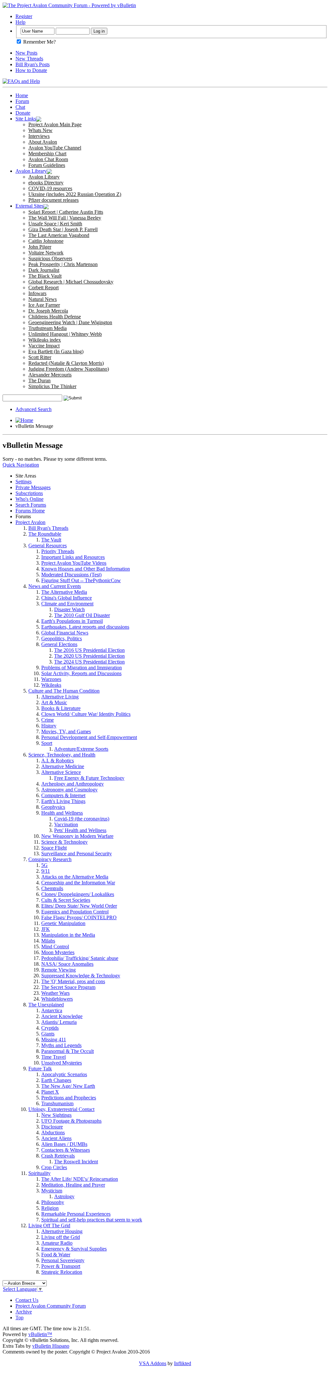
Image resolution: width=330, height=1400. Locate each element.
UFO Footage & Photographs (71, 1121)
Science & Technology (64, 842)
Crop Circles (54, 1167)
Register (23, 16)
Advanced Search (33, 409)
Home (21, 95)
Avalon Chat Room (48, 159)
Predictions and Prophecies (68, 1097)
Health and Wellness (62, 813)
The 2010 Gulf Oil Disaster (82, 615)
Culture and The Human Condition (64, 691)
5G (44, 865)
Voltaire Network (45, 252)
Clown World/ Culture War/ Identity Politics (86, 714)
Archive (23, 1311)
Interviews (39, 136)
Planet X (50, 1092)
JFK (45, 929)
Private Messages (33, 487)
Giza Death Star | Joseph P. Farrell (63, 229)
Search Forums (30, 505)
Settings (23, 481)
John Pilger (39, 247)
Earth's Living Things (63, 801)
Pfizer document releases (53, 200)
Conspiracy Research (50, 859)
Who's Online (29, 499)
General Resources (47, 545)
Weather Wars (55, 993)
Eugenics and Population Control (75, 911)
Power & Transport (60, 1266)
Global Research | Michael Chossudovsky (70, 281)
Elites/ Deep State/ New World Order (79, 906)
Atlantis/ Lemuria (59, 1022)
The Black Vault (45, 276)
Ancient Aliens (56, 1138)
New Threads (29, 58)
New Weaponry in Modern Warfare (77, 836)
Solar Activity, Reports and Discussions (81, 673)
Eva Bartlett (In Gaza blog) (55, 351)
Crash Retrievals (58, 1155)
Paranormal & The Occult (67, 1051)
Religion (50, 1208)
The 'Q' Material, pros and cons (73, 981)
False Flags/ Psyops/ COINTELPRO (79, 917)
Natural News (42, 299)
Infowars (37, 293)
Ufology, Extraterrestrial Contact (61, 1109)
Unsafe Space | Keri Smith (55, 223)
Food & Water (55, 1254)
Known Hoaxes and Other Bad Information (85, 568)
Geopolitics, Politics (61, 638)
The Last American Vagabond (58, 235)
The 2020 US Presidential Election (89, 656)
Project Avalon (30, 522)
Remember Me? (39, 42)
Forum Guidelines (46, 165)
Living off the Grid (60, 1237)
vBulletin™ (40, 1334)
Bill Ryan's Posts (32, 64)
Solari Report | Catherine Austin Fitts (65, 212)
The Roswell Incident (76, 1161)
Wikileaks (51, 685)
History (48, 725)
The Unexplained (46, 1004)
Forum (22, 101)
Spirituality (39, 1173)
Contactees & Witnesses (65, 1150)
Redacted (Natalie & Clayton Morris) (66, 363)
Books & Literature (61, 708)
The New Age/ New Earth (68, 1086)
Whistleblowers (57, 999)
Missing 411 (53, 1039)
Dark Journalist (43, 270)
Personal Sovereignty (62, 1260)
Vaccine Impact (44, 345)
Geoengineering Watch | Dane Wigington (70, 322)
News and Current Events (54, 586)
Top (19, 1317)
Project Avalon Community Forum (50, 1306)
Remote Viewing (58, 970)
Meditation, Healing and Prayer (73, 1185)
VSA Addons (152, 1363)
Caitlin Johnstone (45, 241)
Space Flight (54, 847)
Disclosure (52, 1126)
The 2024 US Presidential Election (89, 661)
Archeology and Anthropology (72, 784)
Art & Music (54, 702)
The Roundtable (44, 534)
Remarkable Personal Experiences (76, 1214)
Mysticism (51, 1190)
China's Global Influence (66, 598)
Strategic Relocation (61, 1272)
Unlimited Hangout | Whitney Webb (65, 334)
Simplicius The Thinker (52, 386)
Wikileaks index (44, 340)
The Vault (51, 539)
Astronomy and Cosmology (69, 789)
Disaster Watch (69, 609)
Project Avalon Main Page (55, 124)
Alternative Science (61, 772)
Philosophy (52, 1202)
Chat (20, 107)
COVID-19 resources (50, 188)
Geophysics (53, 807)
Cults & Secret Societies (65, 900)
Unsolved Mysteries (61, 1062)
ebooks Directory (45, 182)
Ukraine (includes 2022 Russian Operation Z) (74, 194)
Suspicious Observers (50, 258)
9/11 (45, 871)
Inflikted (182, 1363)
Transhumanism (57, 1103)
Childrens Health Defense (54, 316)
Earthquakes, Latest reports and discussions (85, 627)
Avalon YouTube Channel (54, 147)
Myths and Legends (61, 1045)
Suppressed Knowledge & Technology (80, 975)
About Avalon (42, 142)
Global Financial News (64, 632)
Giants (47, 1033)
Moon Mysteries (57, 952)
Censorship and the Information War (78, 882)
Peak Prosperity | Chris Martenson (63, 264)
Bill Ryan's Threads (48, 528)
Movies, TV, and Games (66, 731)
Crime (47, 720)
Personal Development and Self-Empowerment (89, 737)
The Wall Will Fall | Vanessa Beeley (64, 218)
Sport (46, 743)
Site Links (25, 118)
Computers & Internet (63, 795)
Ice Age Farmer (44, 305)
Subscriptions (29, 493)
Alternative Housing (61, 1231)
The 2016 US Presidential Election (89, 650)
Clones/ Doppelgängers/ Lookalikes (77, 894)
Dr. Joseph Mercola (48, 311)
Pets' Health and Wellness (80, 830)
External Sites (29, 206)
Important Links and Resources (73, 557)
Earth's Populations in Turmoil (72, 621)
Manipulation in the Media (68, 935)
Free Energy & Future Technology (89, 778)
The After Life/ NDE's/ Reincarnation (79, 1179)
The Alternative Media (64, 592)
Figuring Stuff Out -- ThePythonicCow (81, 580)
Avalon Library (31, 171)
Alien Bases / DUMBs (64, 1144)
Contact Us (26, 1300)
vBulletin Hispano (50, 1346)
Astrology (64, 1196)
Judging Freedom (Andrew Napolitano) (68, 369)
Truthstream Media (47, 328)
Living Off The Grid (49, 1225)
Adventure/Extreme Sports (81, 749)
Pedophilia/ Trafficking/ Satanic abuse (79, 958)
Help (20, 22)
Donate (22, 113)
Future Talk (40, 1068)
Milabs (48, 940)
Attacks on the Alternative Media (74, 877)
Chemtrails (52, 888)
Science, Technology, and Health (61, 754)
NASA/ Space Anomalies (67, 964)
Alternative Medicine (62, 766)
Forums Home (30, 510)
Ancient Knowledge (61, 1016)
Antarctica (51, 1010)
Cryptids (50, 1028)
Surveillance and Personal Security (76, 853)
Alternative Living (60, 696)
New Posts (26, 53)
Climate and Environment (67, 603)
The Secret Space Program (68, 987)
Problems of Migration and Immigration (81, 667)
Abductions (53, 1132)
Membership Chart (47, 153)
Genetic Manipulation (63, 923)
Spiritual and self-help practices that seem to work (91, 1219)
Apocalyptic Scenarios (64, 1074)
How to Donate (31, 70)
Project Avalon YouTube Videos (73, 563)
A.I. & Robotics (57, 760)
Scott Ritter (39, 357)
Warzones (51, 679)
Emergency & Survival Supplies (74, 1248)
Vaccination (66, 824)
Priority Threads (57, 551)
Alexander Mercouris (50, 374)
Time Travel (53, 1057)
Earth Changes (56, 1080)
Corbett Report (43, 287)
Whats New (40, 130)
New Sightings (56, 1115)
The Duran (39, 380)
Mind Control (55, 946)
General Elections (59, 644)
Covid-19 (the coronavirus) (81, 818)
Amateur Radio (57, 1243)
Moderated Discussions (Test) (71, 574)
